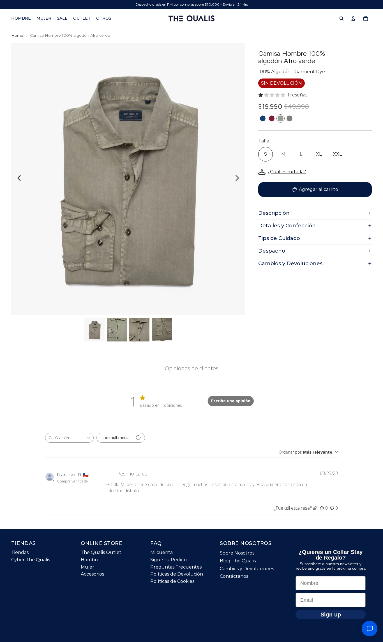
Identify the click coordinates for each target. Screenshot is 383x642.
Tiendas (20, 552)
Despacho (271, 251)
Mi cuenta (161, 552)
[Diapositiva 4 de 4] (162, 330)
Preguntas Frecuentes (176, 567)
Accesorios (92, 574)
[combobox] (69, 438)
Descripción (274, 213)
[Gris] (289, 118)
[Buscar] (341, 18)
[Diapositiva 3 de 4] (139, 330)
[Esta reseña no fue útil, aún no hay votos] (332, 508)
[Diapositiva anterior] (17, 179)
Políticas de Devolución (176, 574)
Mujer (87, 567)
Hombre (90, 559)
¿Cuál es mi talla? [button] (287, 171)
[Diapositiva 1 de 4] (94, 330)
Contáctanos (234, 576)
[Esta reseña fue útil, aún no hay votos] (322, 508)
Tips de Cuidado (279, 238)
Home (17, 35)
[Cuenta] (353, 18)
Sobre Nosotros (237, 553)
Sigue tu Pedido (168, 559)
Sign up (330, 614)
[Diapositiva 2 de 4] (117, 330)
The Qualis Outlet (101, 552)
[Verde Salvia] (280, 118)
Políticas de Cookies (172, 581)
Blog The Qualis (238, 561)
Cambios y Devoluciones (290, 263)
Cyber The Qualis (30, 559)
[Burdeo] (272, 118)
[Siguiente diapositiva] (238, 179)
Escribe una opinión (230, 400)
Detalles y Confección (287, 226)
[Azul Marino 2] (263, 118)
